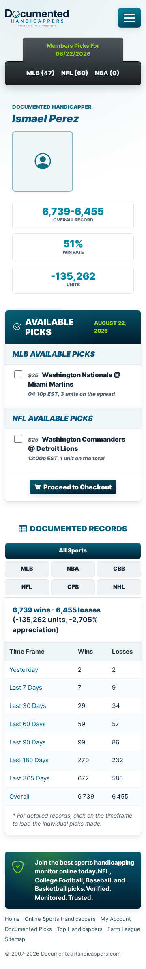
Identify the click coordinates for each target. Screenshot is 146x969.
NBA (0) (107, 73)
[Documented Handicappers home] (58, 18)
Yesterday (23, 670)
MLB (27, 568)
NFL (26, 586)
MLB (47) (40, 73)
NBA (73, 568)
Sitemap (15, 939)
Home (12, 919)
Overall (19, 796)
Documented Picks (28, 929)
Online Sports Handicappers (60, 919)
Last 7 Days (25, 687)
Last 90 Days (27, 742)
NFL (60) (74, 73)
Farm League (123, 929)
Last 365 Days (29, 778)
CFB (73, 586)
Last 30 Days (27, 706)
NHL (119, 586)
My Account (116, 919)
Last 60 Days (27, 724)
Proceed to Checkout (77, 487)
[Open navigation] (129, 18)
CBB (119, 568)
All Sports (73, 550)
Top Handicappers (80, 929)
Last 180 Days (29, 760)
